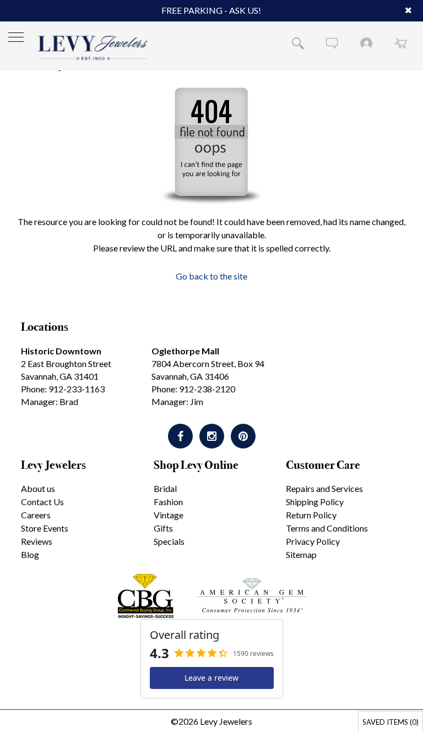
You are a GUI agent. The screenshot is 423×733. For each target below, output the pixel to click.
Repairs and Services (324, 488)
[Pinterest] (243, 436)
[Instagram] (211, 436)
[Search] (298, 43)
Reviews (36, 541)
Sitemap (301, 554)
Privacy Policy (313, 541)
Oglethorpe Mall (185, 351)
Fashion (168, 501)
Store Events (44, 528)
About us (38, 488)
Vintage (168, 515)
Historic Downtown (61, 351)
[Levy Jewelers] (93, 47)
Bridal (165, 488)
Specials (169, 541)
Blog (30, 554)
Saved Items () (390, 722)
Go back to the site (211, 276)
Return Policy (311, 515)
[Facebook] (180, 436)
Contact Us (42, 501)
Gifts (163, 528)
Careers (36, 515)
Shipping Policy (315, 501)
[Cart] (400, 43)
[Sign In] (366, 43)
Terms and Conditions (327, 528)
